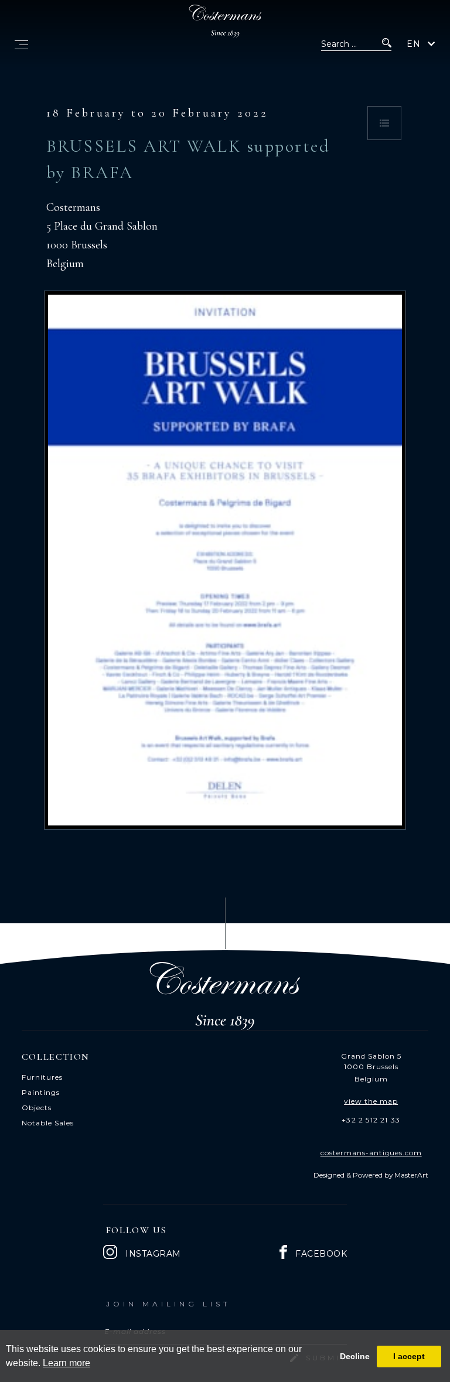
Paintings (41, 1092)
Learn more (66, 1363)
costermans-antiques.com (371, 1152)
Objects (37, 1107)
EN (414, 44)
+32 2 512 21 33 (371, 1119)
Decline (355, 1356)
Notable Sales (48, 1122)
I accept (409, 1356)
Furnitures (42, 1077)
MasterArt (411, 1175)
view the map (371, 1101)
